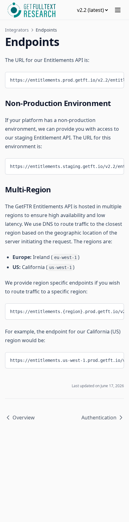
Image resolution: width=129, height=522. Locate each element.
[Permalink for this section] (115, 103)
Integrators (17, 30)
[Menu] (117, 10)
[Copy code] (114, 78)
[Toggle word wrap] (104, 78)
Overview (24, 417)
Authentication (98, 417)
